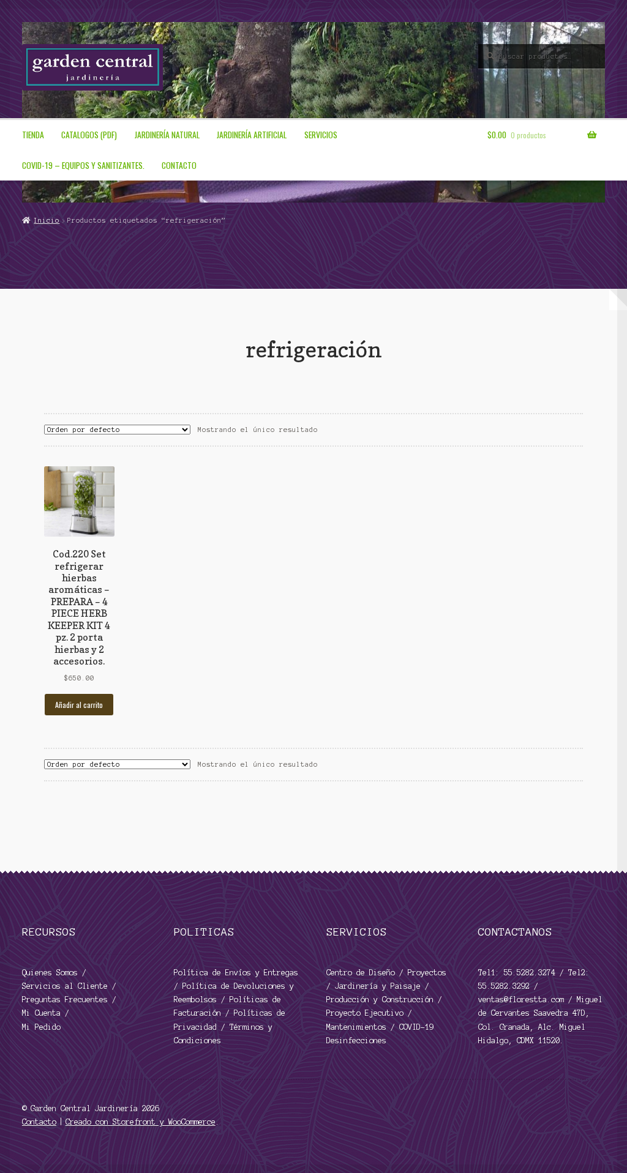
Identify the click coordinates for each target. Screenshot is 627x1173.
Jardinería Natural (167, 134)
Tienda (33, 134)
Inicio (46, 220)
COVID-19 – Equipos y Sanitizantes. (83, 165)
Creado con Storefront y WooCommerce (141, 1122)
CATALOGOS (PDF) (89, 134)
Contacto (179, 165)
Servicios (320, 134)
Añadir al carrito (79, 704)
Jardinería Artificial (252, 134)
